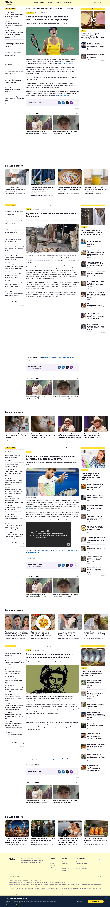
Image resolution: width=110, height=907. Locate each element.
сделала (55, 701)
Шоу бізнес (33, 8)
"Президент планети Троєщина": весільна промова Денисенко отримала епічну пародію (14, 707)
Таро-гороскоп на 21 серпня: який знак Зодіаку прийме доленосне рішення (14, 248)
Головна (28, 8)
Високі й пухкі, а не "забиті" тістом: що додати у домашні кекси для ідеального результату (14, 464)
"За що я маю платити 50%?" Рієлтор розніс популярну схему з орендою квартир (14, 25)
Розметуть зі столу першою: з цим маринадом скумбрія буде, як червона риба (14, 653)
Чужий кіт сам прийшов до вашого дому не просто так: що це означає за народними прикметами (14, 35)
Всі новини (14, 104)
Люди (36, 3)
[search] (92, 3)
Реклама (64, 870)
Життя (32, 205)
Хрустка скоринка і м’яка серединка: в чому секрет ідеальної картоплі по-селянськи (14, 500)
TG (63, 102)
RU (98, 2)
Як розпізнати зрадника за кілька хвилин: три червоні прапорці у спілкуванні (14, 482)
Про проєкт (64, 861)
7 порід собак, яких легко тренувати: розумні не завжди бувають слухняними (13, 80)
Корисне (50, 3)
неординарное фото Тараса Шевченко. (61, 759)
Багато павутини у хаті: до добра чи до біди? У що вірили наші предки (14, 473)
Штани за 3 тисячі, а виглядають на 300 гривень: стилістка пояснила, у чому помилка (14, 295)
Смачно (58, 3)
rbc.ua (102, 2)
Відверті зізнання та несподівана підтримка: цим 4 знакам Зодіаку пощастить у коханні (14, 16)
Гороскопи (67, 3)
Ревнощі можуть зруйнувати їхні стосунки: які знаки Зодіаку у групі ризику (14, 98)
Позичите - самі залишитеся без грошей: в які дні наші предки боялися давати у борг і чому (14, 671)
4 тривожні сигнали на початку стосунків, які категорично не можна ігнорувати (13, 221)
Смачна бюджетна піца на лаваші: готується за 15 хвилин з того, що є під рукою (14, 44)
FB (59, 102)
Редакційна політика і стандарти (83, 861)
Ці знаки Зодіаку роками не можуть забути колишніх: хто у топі (13, 518)
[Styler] (9, 3)
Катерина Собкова (9, 440)
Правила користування (81, 863)
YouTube (28, 509)
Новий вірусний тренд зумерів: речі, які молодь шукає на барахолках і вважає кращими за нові (14, 726)
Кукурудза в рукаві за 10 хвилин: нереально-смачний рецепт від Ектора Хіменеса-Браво (14, 230)
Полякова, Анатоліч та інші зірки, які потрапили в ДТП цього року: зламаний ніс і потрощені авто (14, 491)
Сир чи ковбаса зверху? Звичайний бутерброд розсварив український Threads (14, 71)
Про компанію (65, 868)
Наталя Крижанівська (10, 193)
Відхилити (79, 901)
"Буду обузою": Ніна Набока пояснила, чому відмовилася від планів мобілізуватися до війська (14, 266)
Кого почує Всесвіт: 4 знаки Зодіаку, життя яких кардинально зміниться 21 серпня (14, 257)
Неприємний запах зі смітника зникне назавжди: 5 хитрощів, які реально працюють (14, 53)
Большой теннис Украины (65, 63)
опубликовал (38, 260)
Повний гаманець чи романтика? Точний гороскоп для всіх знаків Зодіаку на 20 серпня (14, 689)
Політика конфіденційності (82, 868)
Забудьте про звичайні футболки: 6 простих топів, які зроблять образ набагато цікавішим (14, 536)
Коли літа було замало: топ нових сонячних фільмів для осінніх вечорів (14, 698)
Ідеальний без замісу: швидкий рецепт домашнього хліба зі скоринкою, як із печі (13, 736)
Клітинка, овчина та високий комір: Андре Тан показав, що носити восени (13, 62)
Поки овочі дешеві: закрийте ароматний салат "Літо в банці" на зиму (14, 716)
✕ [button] (105, 897)
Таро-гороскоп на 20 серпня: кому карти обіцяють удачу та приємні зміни (14, 680)
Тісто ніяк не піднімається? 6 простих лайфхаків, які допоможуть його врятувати (13, 509)
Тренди (42, 3)
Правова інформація (80, 865)
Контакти (64, 863)
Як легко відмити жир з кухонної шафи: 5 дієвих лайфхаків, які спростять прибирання (14, 455)
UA (95, 2)
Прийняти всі (95, 901)
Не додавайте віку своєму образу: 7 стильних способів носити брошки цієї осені (14, 212)
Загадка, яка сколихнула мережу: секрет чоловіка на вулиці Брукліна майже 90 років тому (14, 527)
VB (71, 102)
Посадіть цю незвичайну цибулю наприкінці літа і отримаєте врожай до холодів (14, 662)
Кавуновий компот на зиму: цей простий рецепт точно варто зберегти (13, 89)
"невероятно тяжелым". (63, 95)
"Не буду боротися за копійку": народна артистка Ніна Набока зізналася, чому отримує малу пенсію (13, 285)
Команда (64, 865)
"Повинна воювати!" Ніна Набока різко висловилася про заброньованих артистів (14, 275)
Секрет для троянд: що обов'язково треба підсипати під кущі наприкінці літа (14, 239)
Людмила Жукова (35, 440)
